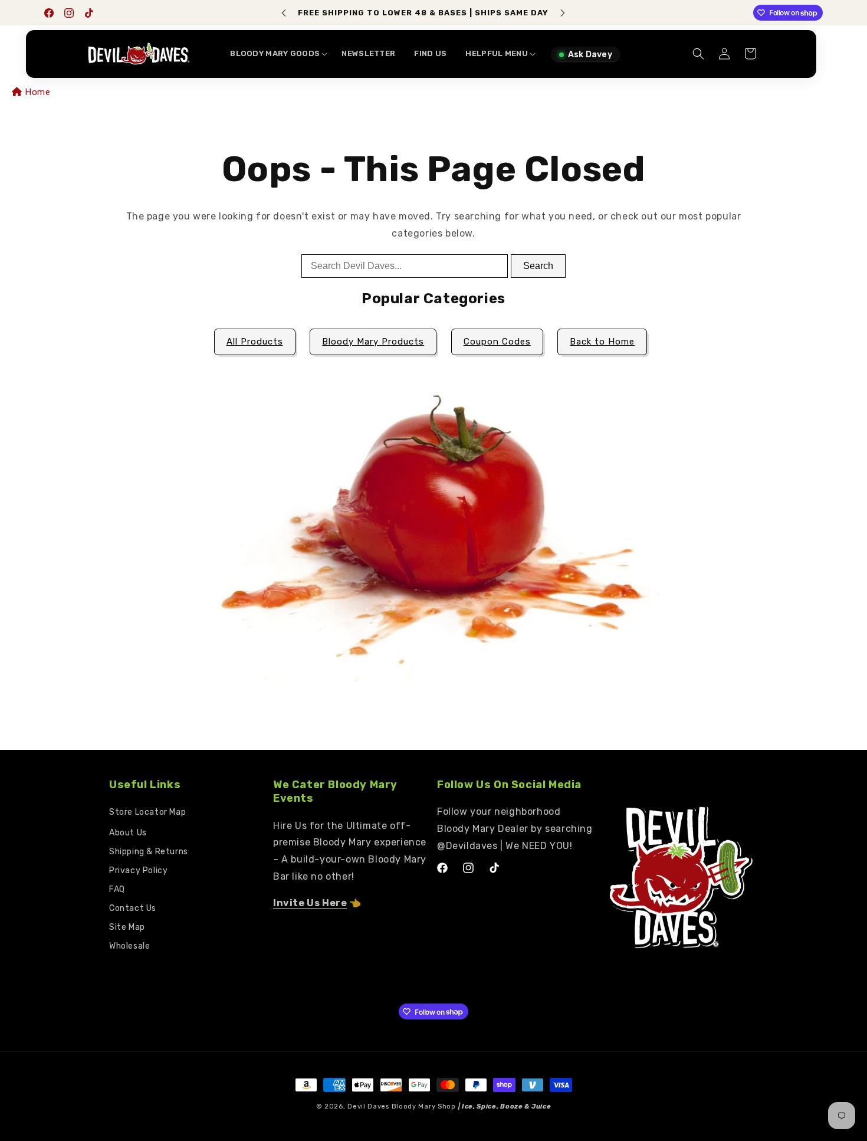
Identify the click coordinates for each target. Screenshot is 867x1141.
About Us (128, 833)
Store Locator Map (147, 812)
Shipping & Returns (148, 852)
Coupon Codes (497, 341)
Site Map (127, 927)
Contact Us (132, 908)
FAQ (117, 889)
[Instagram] (69, 13)
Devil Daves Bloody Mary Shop (401, 1106)
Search (538, 266)
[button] (276, 54)
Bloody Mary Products (373, 341)
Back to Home (602, 341)
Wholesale (129, 946)
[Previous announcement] (283, 13)
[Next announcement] (562, 13)
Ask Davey (590, 55)
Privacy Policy (138, 870)
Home (37, 92)
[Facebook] (49, 13)
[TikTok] (89, 13)
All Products (254, 341)
